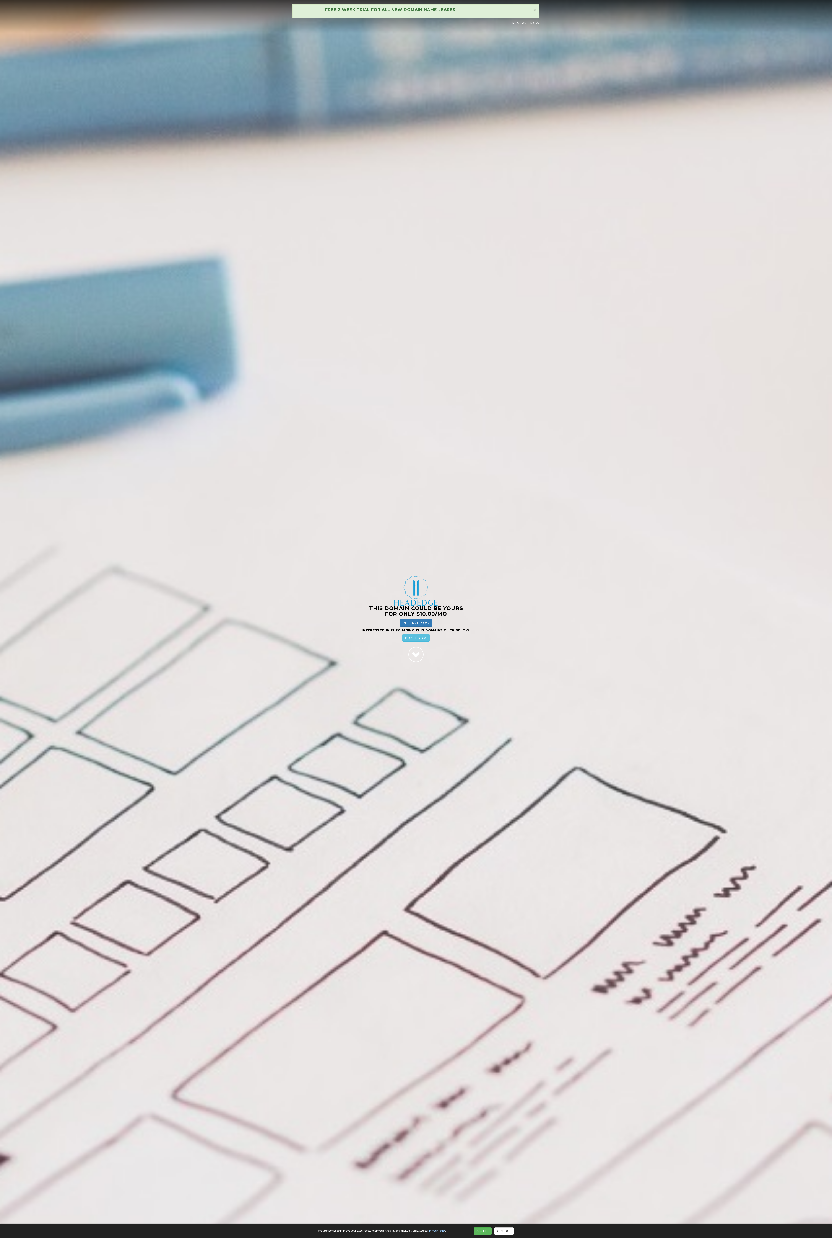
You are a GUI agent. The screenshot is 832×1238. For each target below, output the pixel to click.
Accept (482, 1231)
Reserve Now (526, 23)
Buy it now (416, 638)
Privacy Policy (437, 1231)
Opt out (504, 1231)
